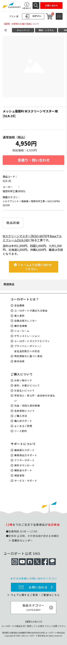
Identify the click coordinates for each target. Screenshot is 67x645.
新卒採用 (19, 361)
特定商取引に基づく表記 (28, 356)
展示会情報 (20, 325)
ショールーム (22, 330)
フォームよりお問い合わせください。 (34, 267)
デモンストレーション (27, 336)
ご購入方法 (20, 416)
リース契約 (20, 431)
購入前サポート (23, 420)
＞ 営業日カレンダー (21, 540)
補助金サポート (23, 470)
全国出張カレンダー (25, 320)
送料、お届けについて (27, 385)
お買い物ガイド (23, 380)
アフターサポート (24, 460)
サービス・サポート (25, 480)
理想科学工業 (38, 201)
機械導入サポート (24, 450)
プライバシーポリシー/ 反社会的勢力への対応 (27, 348)
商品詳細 (13, 223)
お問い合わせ (38, 587)
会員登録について (24, 410)
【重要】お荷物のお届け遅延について (21, 23)
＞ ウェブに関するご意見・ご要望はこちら (33, 595)
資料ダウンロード (24, 465)
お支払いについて (24, 390)
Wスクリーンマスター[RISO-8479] (25, 236)
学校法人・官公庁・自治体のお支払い (34, 398)
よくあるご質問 (23, 426)
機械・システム (46, 30)
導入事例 (19, 315)
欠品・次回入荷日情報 (27, 405)
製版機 (24, 201)
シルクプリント (11, 201)
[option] (33, 66)
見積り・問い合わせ (34, 160)
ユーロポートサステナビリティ (32, 341)
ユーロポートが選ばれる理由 (31, 310)
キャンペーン (23, 30)
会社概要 (19, 305)
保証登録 (19, 475)
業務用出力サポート (25, 455)
